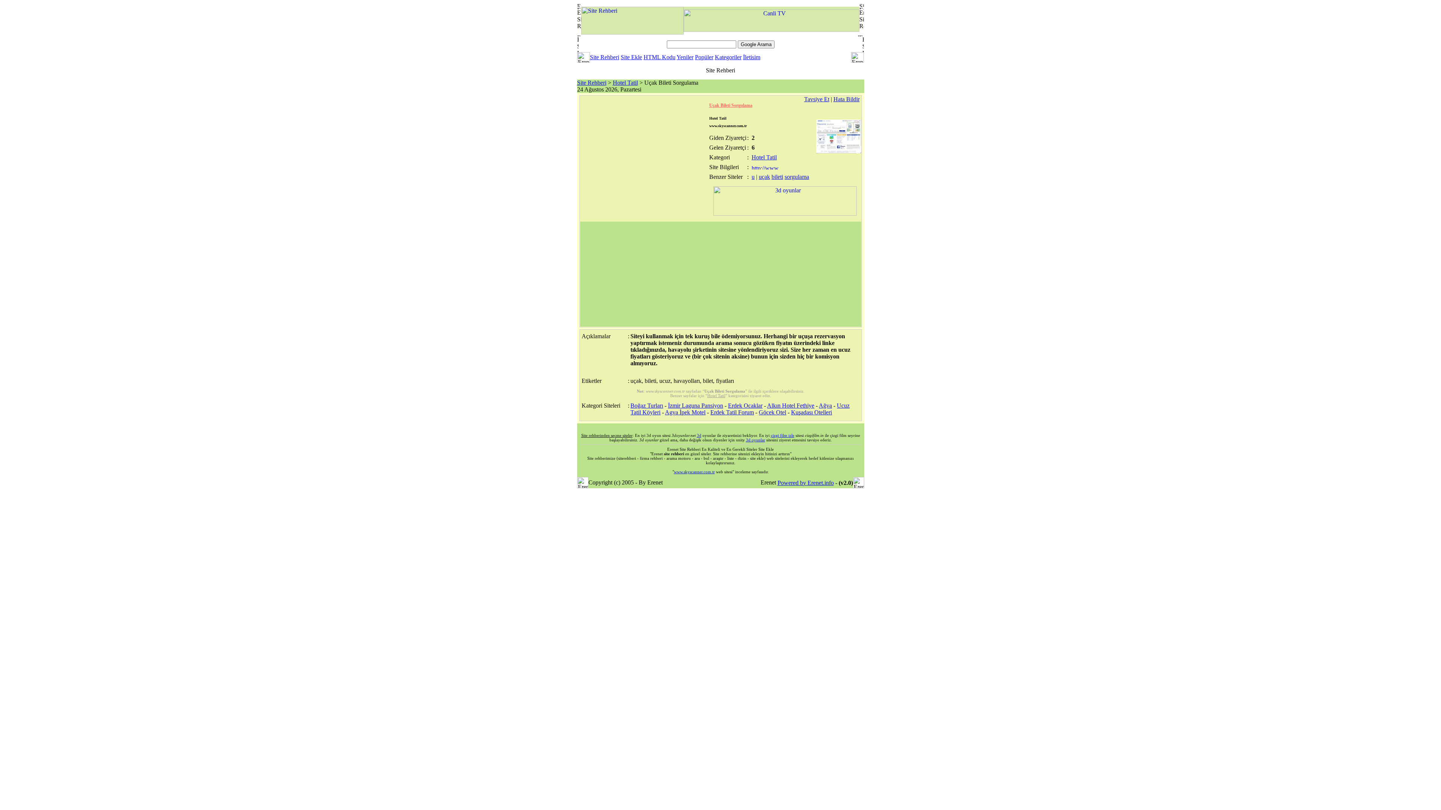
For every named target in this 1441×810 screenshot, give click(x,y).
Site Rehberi (604, 57)
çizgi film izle (782, 435)
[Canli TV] (771, 30)
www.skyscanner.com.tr (694, 472)
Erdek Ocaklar (745, 405)
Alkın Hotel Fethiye (790, 405)
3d (699, 435)
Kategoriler (728, 57)
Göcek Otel (772, 412)
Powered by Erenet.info (806, 483)
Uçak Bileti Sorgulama (730, 105)
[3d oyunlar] (785, 213)
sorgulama (797, 177)
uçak (764, 177)
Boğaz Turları (646, 405)
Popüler (704, 57)
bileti (777, 177)
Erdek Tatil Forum (732, 412)
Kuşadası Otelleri (811, 412)
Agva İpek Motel (685, 412)
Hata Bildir (846, 99)
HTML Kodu (659, 57)
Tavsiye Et (816, 99)
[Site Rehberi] (632, 32)
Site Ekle (631, 57)
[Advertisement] (720, 274)
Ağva (825, 405)
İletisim (751, 57)
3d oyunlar (755, 440)
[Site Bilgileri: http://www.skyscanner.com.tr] (766, 167)
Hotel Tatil (625, 83)
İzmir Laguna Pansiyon (695, 405)
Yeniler (685, 57)
